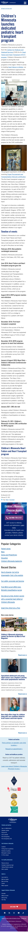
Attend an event (5, 895)
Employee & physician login (8, 865)
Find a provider (5, 834)
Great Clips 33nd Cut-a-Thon (10, 608)
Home (3, 918)
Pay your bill (4, 832)
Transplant (11, 499)
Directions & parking (6, 851)
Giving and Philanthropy (9, 555)
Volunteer (4, 893)
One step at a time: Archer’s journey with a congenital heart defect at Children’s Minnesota (12, 599)
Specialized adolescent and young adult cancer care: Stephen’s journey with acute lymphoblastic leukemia (14, 677)
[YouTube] (18, 913)
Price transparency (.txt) (7, 838)
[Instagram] (14, 913)
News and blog (5, 881)
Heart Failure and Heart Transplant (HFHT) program (13, 54)
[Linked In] (9, 913)
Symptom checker (5, 830)
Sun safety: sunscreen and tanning (12, 581)
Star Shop (4, 899)
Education (4, 558)
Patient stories (6, 549)
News (3, 552)
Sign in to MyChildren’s (7, 828)
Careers (3, 883)
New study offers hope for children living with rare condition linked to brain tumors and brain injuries (13, 716)
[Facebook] (4, 913)
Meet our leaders (5, 879)
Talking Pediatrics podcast (7, 867)
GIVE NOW (13, 907)
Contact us (23, 918)
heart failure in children (15, 67)
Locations (4, 846)
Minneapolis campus (6, 853)
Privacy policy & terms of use (12, 918)
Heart (7, 499)
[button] (25, 3)
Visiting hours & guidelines (7, 848)
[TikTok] (23, 913)
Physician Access (5, 863)
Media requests (5, 885)
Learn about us (5, 877)
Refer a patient (5, 869)
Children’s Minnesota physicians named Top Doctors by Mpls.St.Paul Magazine (13, 636)
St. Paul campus (5, 855)
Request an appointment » (14, 749)
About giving (4, 897)
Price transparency (5, 836)
